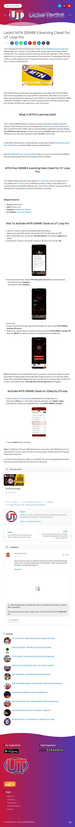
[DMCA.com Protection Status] (10, 784)
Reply (67, 554)
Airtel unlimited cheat (61, 143)
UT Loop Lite (43, 181)
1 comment (49, 502)
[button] (12, 43)
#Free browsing (15, 505)
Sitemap (10, 809)
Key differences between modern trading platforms (30, 692)
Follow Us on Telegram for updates (30, 521)
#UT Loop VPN (30, 505)
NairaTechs (18, 569)
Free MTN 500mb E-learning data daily (54, 49)
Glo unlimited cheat (11, 145)
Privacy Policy (12, 803)
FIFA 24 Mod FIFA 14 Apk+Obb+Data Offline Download (31, 674)
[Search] (70, 15)
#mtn (23, 505)
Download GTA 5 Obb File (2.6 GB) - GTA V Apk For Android (33, 665)
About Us (10, 796)
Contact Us (11, 800)
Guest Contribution (14, 806)
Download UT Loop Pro (22, 209)
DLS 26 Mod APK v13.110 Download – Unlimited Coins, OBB (33, 719)
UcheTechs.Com (25, 515)
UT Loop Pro (20, 183)
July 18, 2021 (18, 556)
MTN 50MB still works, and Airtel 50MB (21, 154)
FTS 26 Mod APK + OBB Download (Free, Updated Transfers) (33, 638)
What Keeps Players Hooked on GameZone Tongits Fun (31, 710)
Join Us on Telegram (24, 212)
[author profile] (11, 516)
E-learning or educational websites (55, 126)
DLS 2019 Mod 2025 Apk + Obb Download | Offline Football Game (35, 701)
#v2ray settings (40, 505)
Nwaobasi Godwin (20, 553)
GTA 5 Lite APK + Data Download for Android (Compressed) (33, 656)
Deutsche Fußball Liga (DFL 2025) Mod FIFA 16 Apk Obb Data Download (37, 683)
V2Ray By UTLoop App (20, 398)
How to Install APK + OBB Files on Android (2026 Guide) (31, 647)
